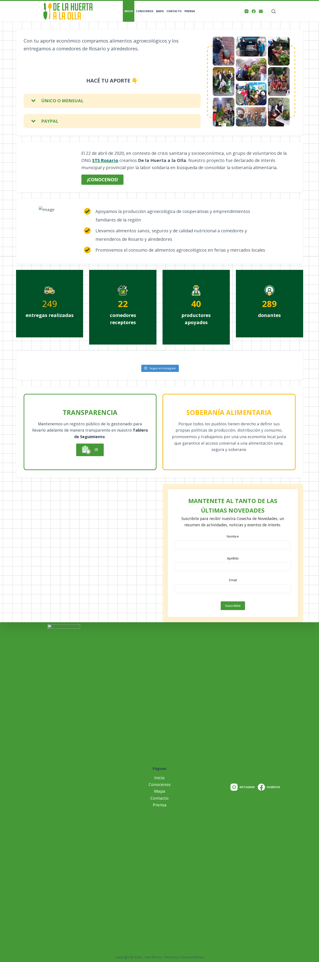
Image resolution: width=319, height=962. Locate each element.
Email (233, 580)
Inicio (128, 11)
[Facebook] (254, 11)
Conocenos (144, 11)
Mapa (160, 11)
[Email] (261, 11)
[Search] (273, 11)
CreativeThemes (191, 957)
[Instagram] (246, 11)
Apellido (233, 558)
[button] (112, 101)
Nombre (233, 536)
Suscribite (233, 605)
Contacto (174, 11)
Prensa (189, 11)
